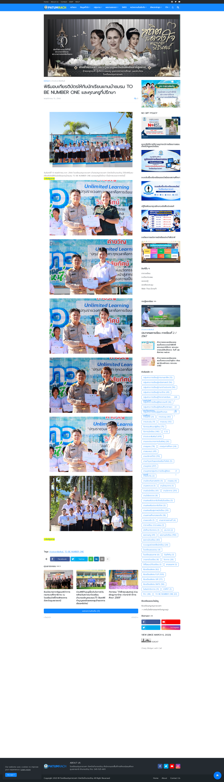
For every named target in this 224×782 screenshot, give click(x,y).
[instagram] (178, 766)
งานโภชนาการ (167, 485)
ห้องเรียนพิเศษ (151, 569)
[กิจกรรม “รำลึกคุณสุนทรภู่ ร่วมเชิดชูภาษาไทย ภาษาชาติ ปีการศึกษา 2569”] (123, 579)
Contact (64, 2)
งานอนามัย (148, 520)
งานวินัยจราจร (150, 495)
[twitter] (175, 2)
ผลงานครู (149, 535)
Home (46, 2)
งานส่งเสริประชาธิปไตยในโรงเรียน (158, 500)
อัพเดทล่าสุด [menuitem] (155, 7)
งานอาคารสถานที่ (167, 520)
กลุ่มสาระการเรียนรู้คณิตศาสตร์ (157, 382)
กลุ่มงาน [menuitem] (97, 7)
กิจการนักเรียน (151, 431)
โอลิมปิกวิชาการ (151, 589)
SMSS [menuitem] (124, 7)
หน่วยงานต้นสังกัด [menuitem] (137, 7)
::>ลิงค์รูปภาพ (49, 178)
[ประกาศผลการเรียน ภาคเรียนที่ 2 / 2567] (160, 316)
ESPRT (167, 589)
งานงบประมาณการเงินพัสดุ (156, 441)
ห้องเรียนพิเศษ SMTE (153, 584)
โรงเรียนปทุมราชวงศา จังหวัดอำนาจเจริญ (76, 778)
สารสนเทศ (171, 564)
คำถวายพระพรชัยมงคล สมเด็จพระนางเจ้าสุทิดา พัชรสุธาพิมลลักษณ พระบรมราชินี (168, 362)
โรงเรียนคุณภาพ (151, 554)
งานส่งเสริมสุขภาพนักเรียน (156, 510)
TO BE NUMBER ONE (74, 552)
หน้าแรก (47, 81)
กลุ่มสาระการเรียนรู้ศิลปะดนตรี (157, 402)
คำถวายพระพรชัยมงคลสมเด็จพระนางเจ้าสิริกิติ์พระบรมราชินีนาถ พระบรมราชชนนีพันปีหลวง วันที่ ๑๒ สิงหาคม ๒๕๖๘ (168, 347)
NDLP (77, 2)
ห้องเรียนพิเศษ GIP (153, 579)
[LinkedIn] (96, 559)
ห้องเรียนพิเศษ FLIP (153, 574)
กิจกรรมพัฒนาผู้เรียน (153, 426)
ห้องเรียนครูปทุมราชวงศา (151, 606)
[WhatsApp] (90, 559)
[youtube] (179, 2)
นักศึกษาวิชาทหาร (151, 530)
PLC (147, 594)
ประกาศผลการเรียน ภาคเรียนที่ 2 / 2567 (159, 334)
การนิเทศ (148, 416)
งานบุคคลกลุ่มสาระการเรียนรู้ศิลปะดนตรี (160, 471)
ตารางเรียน (145, 273)
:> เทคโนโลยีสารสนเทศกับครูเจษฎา (155, 609)
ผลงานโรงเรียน (151, 540)
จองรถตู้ (144, 281)
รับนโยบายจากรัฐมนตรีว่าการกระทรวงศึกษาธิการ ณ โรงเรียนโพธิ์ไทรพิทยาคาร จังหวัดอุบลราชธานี (57, 596)
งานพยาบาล (149, 485)
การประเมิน (149, 421)
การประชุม (165, 416)
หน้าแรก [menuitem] (73, 7)
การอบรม (166, 421)
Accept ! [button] (11, 774)
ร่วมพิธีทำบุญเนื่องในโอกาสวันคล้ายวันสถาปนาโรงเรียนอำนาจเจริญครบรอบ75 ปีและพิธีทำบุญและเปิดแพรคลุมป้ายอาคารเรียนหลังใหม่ (90, 597)
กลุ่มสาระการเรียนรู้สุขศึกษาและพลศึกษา (160, 412)
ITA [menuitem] (166, 7)
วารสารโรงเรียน (151, 559)
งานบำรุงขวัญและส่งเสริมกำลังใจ (157, 461)
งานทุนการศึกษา (168, 446)
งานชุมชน (149, 446)
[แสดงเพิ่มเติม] (107, 559)
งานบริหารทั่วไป (151, 456)
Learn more (26, 769)
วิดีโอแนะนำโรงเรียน (152, 564)
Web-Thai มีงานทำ (149, 288)
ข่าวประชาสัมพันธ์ (58, 81)
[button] (173, 7)
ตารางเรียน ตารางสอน (153, 525)
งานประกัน (149, 476)
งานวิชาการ (170, 490)
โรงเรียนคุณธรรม (151, 549)
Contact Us (175, 778)
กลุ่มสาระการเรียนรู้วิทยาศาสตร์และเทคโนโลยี (160, 397)
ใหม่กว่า (48, 617)
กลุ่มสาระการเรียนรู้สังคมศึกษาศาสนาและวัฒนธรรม (160, 407)
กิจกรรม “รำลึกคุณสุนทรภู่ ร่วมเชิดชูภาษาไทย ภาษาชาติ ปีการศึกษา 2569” (123, 594)
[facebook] (172, 2)
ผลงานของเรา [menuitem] (111, 7)
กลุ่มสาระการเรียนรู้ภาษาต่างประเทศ (159, 387)
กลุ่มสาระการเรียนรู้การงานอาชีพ (157, 377)
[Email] (102, 559)
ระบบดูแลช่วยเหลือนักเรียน (155, 544)
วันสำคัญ (169, 554)
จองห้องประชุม (147, 284)
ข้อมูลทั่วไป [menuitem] (84, 7)
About (164, 778)
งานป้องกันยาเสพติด (153, 480)
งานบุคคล (149, 466)
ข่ (166, 431)
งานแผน (172, 480)
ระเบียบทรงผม (147, 277)
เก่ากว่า (134, 617)
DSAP (71, 2)
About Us (54, 2)
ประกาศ (168, 530)
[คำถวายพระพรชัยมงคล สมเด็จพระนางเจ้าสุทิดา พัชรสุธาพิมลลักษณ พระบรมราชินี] (148, 361)
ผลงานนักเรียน (168, 535)
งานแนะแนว (149, 451)
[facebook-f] (150, 622)
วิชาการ (169, 559)
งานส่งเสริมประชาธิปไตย (154, 505)
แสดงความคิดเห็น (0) (91, 611)
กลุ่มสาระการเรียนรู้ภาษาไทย (156, 392)
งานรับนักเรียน (151, 490)
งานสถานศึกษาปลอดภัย (154, 515)
